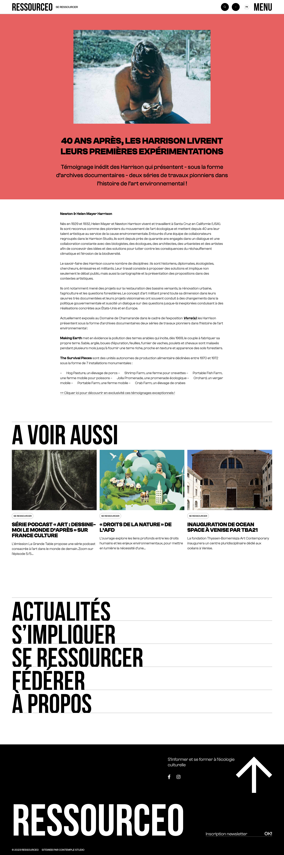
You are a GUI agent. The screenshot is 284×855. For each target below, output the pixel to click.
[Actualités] (142, 609)
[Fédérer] (142, 678)
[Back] (236, 7)
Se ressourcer (67, 7)
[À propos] (142, 701)
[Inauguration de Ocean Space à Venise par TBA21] (229, 503)
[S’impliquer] (142, 632)
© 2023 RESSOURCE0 (25, 849)
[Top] (254, 775)
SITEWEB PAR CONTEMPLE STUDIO (63, 849)
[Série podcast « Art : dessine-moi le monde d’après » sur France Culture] (54, 503)
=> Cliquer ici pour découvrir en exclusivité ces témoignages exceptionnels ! (117, 393)
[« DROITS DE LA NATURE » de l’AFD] (142, 503)
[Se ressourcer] (142, 655)
